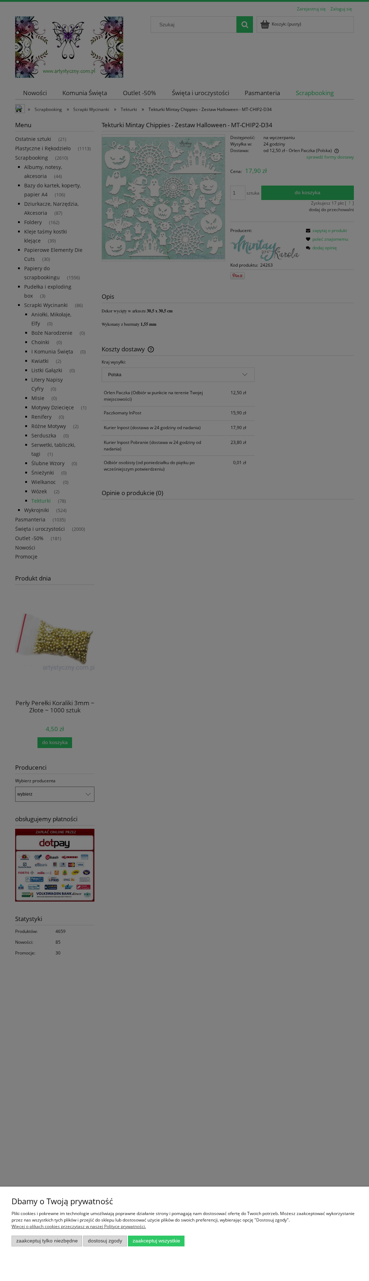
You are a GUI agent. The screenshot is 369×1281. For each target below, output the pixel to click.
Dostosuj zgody (105, 1241)
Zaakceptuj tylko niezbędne (47, 1241)
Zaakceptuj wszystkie (156, 1241)
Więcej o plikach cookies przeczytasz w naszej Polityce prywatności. (79, 1226)
